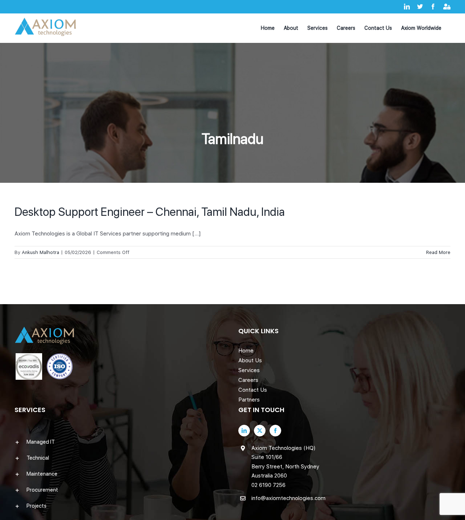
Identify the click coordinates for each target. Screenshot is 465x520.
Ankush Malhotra (40, 252)
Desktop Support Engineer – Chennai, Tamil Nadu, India (150, 212)
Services (249, 370)
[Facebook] (275, 430)
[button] (121, 442)
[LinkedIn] (244, 430)
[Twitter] (260, 430)
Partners (249, 399)
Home (246, 350)
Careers (248, 380)
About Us (250, 360)
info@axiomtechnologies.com (288, 498)
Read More (438, 252)
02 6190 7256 (268, 485)
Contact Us (252, 390)
